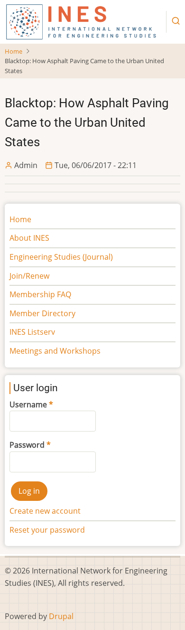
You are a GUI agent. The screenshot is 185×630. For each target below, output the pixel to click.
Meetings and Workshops (55, 351)
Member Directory (42, 313)
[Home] (81, 21)
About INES (29, 238)
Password (27, 445)
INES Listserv (32, 332)
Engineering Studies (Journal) (61, 257)
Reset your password (47, 530)
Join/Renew (29, 276)
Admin (25, 165)
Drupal (61, 616)
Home (13, 51)
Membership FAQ (40, 294)
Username (28, 404)
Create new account (45, 511)
